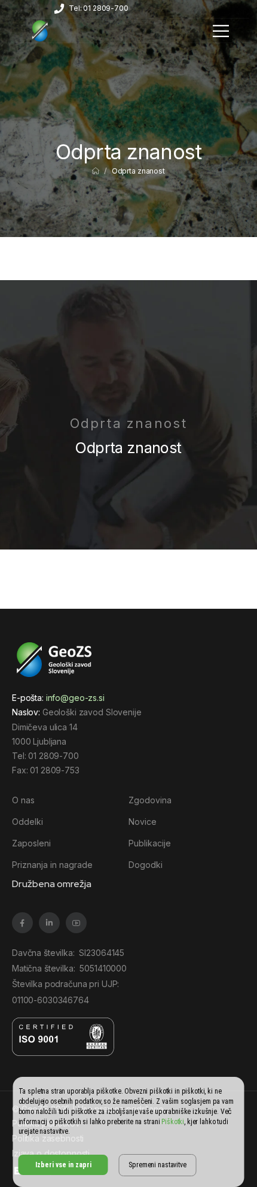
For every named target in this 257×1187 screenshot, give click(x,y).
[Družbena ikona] (22, 922)
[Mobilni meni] (221, 31)
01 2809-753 (54, 770)
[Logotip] (40, 30)
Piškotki (172, 1122)
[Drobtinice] (95, 170)
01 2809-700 (53, 756)
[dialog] (128, 1132)
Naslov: (26, 712)
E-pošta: (58, 698)
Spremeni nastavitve (157, 1165)
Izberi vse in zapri (63, 1165)
